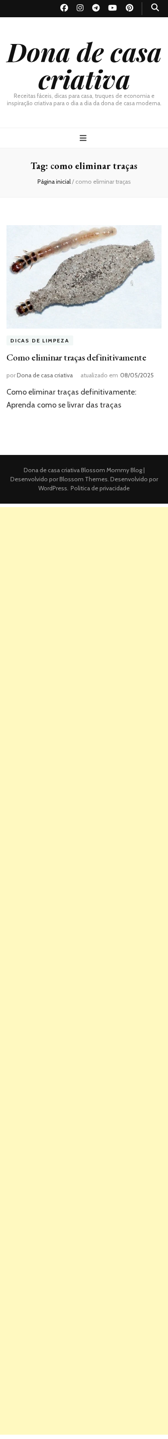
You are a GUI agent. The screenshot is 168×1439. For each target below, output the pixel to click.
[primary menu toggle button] (84, 138)
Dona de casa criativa (84, 65)
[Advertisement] (84, 591)
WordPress (52, 488)
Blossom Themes (83, 479)
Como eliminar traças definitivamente (76, 357)
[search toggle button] (155, 7)
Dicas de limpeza (39, 340)
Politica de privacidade (100, 488)
